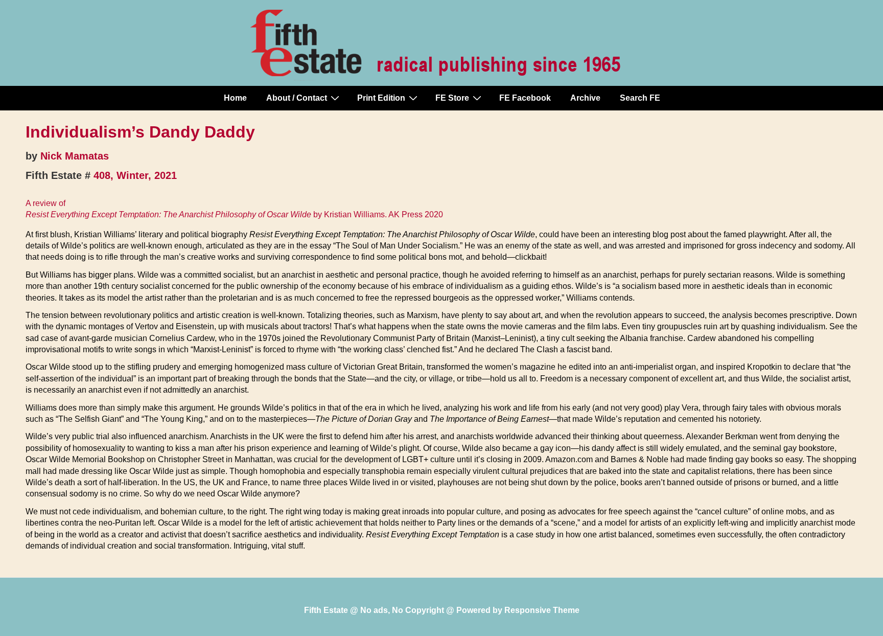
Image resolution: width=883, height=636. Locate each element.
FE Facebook (525, 98)
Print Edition (381, 98)
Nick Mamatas (74, 156)
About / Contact (296, 98)
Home (235, 98)
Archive (585, 98)
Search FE (640, 98)
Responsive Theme (541, 610)
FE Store (452, 98)
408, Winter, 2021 (135, 175)
